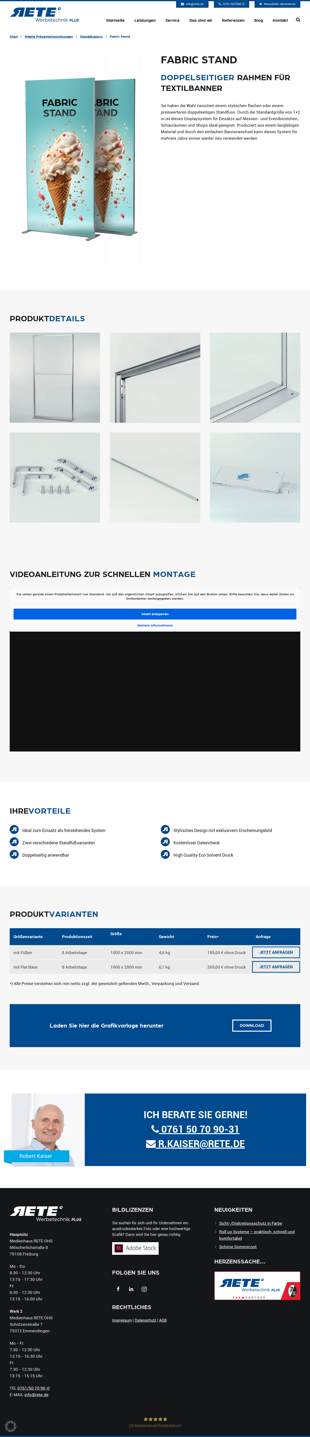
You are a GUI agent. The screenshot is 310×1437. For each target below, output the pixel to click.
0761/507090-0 (233, 4)
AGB (163, 1320)
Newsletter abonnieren (279, 4)
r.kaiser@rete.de (200, 1143)
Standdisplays (91, 36)
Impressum (122, 1320)
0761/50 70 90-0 (33, 1388)
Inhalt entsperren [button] (155, 614)
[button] (10, 1426)
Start (14, 36)
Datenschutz (145, 1320)
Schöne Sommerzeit (238, 1246)
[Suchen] (298, 20)
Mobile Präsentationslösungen (49, 36)
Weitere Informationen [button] (155, 625)
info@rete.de (195, 4)
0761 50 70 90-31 (199, 1129)
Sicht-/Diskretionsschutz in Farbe (250, 1223)
